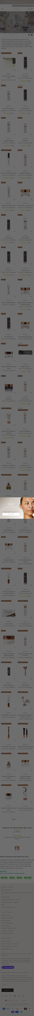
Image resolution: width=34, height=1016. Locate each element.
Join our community (11, 514)
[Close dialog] (33, 498)
